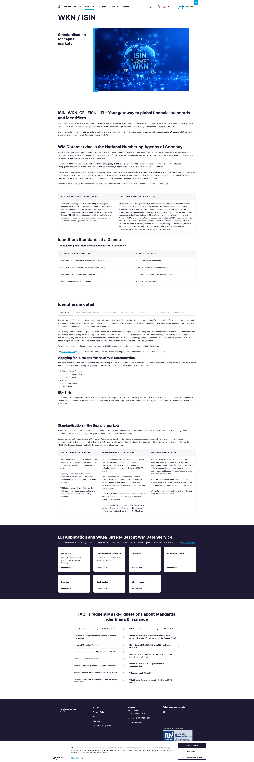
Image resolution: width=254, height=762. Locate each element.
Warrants (66, 380)
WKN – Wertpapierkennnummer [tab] (87, 312)
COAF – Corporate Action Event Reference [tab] (169, 312)
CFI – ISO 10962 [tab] (110, 312)
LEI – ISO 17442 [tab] (143, 312)
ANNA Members (136, 511)
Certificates (67, 386)
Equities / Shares (69, 377)
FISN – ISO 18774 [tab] (126, 312)
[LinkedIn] (164, 712)
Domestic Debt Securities (72, 371)
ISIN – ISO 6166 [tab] (65, 312)
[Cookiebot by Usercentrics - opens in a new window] (58, 758)
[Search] (159, 6)
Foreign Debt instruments (72, 374)
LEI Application (188, 543)
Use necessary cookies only (192, 757)
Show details (75, 758)
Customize (191, 751)
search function (68, 352)
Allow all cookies (192, 745)
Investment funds (69, 383)
